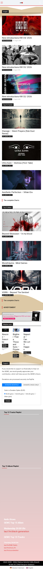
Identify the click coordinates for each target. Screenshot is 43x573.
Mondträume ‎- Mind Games (14, 263)
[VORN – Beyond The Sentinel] (21, 280)
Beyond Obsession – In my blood (17, 234)
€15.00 (30, 394)
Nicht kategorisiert (27, 352)
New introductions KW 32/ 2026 (17, 96)
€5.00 (9, 394)
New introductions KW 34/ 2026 (17, 38)
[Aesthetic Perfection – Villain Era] (21, 180)
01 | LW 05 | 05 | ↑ (7, 136)
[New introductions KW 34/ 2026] (21, 25)
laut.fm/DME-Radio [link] (10, 545)
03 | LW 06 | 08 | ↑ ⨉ (8, 295)
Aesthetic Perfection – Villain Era (17, 192)
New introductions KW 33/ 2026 (17, 67)
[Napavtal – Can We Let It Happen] (27, 330)
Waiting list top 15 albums (5, 345)
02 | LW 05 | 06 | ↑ (7, 265)
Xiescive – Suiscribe (5, 338)
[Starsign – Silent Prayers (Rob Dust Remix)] (21, 119)
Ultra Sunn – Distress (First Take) (17, 163)
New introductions (7, 40)
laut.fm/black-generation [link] (16, 531)
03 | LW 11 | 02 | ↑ (7, 195)
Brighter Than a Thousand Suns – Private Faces (16, 343)
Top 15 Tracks (7, 105)
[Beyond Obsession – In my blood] (21, 221)
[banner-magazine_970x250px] (21, 316)
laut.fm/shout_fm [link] (10, 548)
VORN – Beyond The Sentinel (15, 292)
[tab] (12, 384)
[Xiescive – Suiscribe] (5, 330)
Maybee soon (7, 324)
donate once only (31, 385)
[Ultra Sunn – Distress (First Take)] (21, 150)
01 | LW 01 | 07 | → (7, 236)
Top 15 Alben (7, 207)
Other (8, 396)
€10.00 (20, 394)
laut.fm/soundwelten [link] (11, 550)
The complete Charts (11, 200)
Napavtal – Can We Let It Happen (27, 342)
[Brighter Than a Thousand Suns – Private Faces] (16, 330)
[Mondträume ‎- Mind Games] (21, 251)
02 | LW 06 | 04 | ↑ (7, 165)
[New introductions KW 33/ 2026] (21, 55)
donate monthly (12, 385)
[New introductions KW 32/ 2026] (21, 84)
